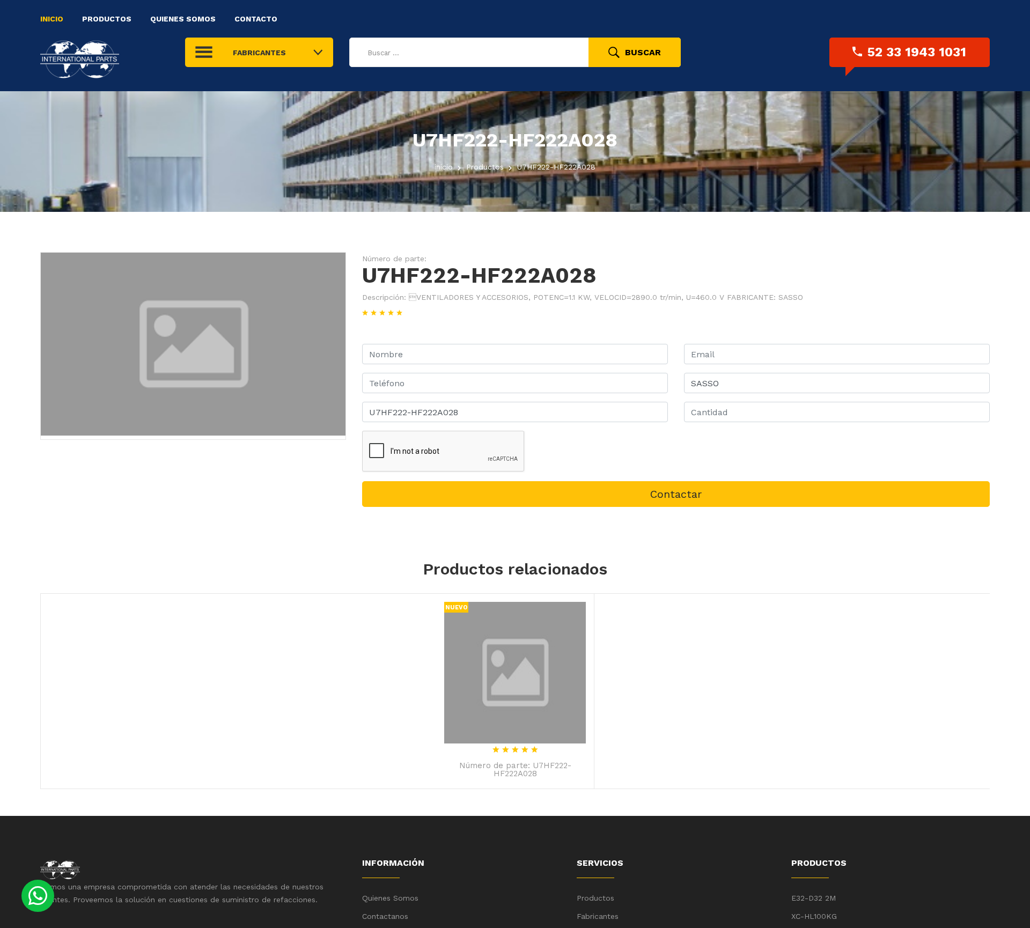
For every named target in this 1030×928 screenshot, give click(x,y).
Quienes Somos (183, 18)
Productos (106, 18)
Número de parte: (394, 258)
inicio (444, 167)
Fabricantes (598, 916)
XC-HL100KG (814, 916)
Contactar (676, 494)
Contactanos (385, 916)
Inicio (51, 18)
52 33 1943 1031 (916, 52)
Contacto (255, 18)
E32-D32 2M (813, 898)
